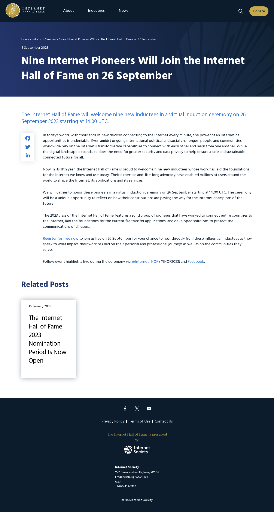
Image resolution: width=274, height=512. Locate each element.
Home (25, 39)
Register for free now (60, 239)
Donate (259, 11)
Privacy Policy (113, 421)
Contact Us (164, 421)
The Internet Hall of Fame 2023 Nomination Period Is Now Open (48, 339)
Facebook (196, 262)
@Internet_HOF (144, 262)
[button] (240, 11)
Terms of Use (139, 421)
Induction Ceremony (45, 39)
